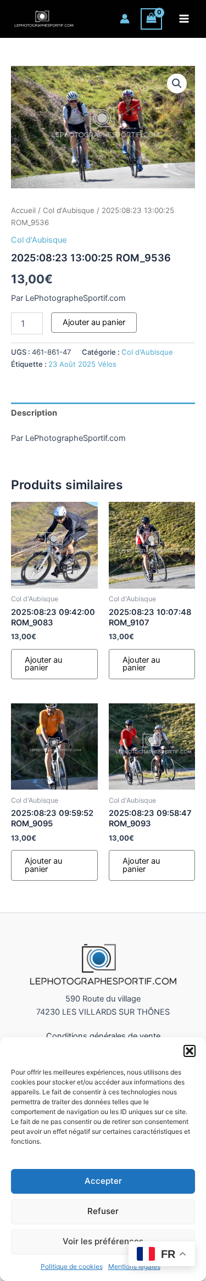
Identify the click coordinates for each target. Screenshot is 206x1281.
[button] (189, 1050)
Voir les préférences (103, 1241)
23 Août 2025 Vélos (82, 364)
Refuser (103, 1211)
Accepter (103, 1181)
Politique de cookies (72, 1266)
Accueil (23, 210)
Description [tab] (34, 413)
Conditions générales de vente (103, 1036)
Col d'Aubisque (68, 210)
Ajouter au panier (94, 322)
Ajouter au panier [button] (43, 664)
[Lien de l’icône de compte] (125, 19)
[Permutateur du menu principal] (184, 19)
